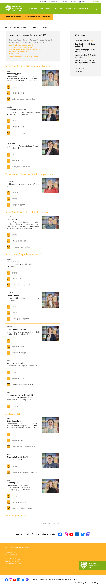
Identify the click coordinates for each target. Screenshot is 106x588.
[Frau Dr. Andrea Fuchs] (50, 222)
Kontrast (44, 1)
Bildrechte (52, 579)
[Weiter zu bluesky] (83, 534)
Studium (49, 8)
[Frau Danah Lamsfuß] (50, 185)
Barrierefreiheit (67, 579)
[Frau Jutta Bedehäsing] (50, 78)
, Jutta (14, 73)
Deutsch (97, 1)
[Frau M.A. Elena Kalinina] (50, 300)
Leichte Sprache (85, 1)
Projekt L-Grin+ (14, 54)
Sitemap (75, 579)
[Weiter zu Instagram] (66, 534)
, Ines (11, 143)
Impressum (34, 579)
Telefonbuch (54, 1)
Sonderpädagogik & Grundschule (21, 47)
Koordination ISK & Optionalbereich (21, 45)
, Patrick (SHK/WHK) (18, 457)
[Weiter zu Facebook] (60, 534)
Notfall (74, 1)
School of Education (36, 8)
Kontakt (8, 568)
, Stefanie (16, 109)
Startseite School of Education (16, 27)
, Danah (13, 181)
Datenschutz (44, 579)
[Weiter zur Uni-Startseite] (16, 8)
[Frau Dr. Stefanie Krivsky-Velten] (50, 113)
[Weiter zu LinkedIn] (77, 534)
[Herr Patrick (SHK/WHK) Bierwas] (50, 460)
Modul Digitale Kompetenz (18, 52)
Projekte (68, 8)
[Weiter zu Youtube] (71, 534)
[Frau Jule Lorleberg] (50, 486)
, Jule (13, 482)
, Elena (13, 295)
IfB (61, 8)
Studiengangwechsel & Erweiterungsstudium (25, 49)
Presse (58, 579)
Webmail (65, 1)
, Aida (16, 363)
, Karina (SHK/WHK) (20, 395)
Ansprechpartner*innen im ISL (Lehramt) (23, 57)
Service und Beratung (81, 8)
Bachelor (45, 27)
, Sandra (13, 261)
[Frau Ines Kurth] (50, 147)
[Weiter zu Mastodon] (88, 534)
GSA (56, 8)
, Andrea (12, 219)
